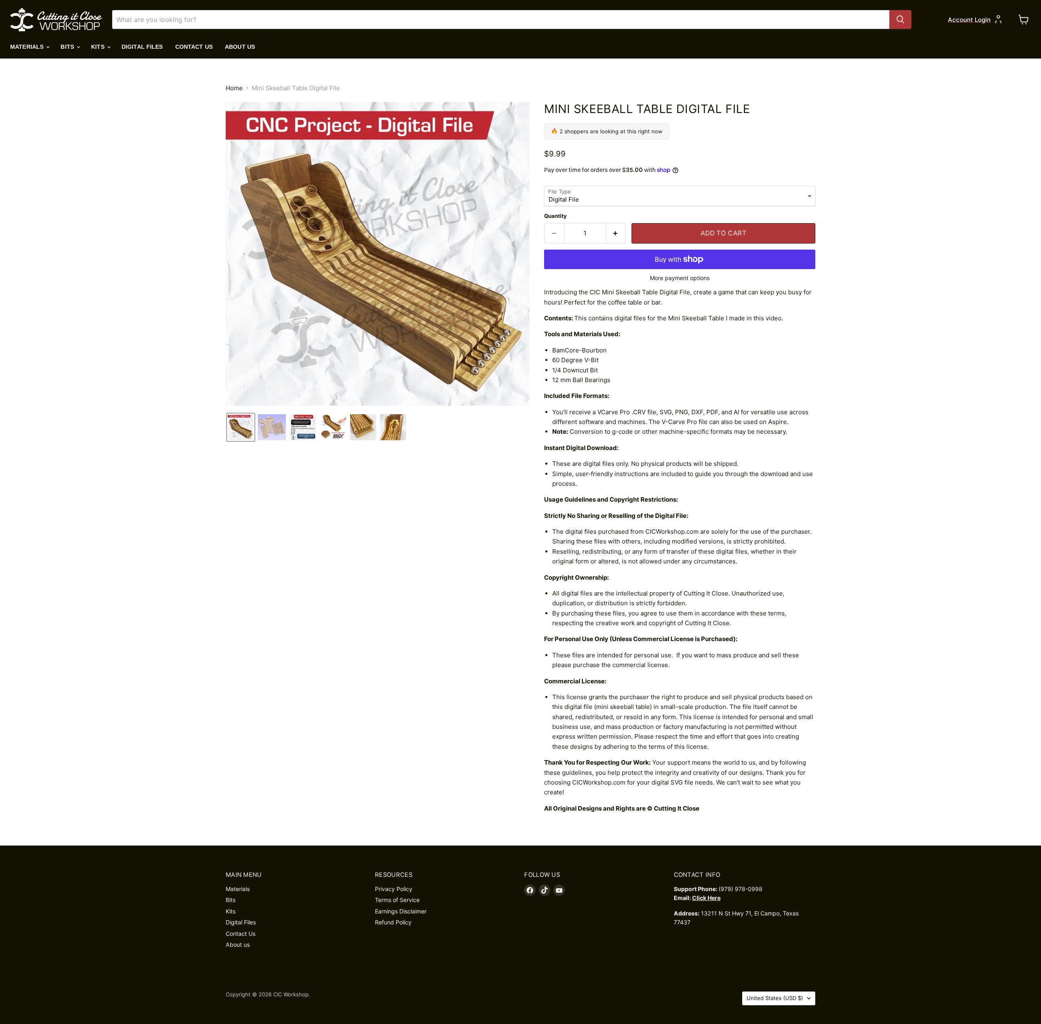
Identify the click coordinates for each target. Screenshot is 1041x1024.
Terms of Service (397, 899)
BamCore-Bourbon (579, 350)
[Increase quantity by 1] (616, 233)
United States (775, 998)
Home (234, 88)
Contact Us (194, 46)
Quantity (555, 216)
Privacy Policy (393, 888)
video (774, 318)
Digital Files (142, 46)
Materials (27, 46)
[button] (241, 427)
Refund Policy (393, 922)
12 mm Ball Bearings (581, 380)
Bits (68, 46)
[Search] (900, 19)
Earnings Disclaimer (401, 911)
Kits (98, 46)
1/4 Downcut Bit (575, 370)
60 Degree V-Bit (575, 360)
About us (240, 46)
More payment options (680, 278)
